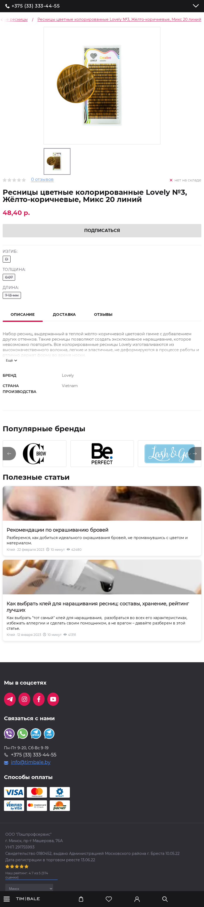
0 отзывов (42, 179)
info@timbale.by (30, 762)
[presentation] (9, 453)
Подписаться (102, 230)
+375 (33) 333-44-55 (36, 6)
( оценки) (26, 875)
